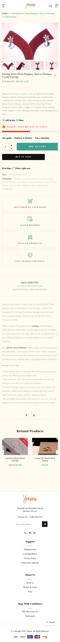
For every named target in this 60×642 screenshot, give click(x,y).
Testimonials (30, 616)
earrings (35, 326)
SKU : (5, 175)
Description (30, 282)
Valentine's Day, (29, 185)
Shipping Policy (30, 549)
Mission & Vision (30, 587)
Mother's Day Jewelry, (12, 185)
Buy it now (23, 157)
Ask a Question (42, 138)
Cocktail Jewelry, (46, 179)
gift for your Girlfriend (16, 348)
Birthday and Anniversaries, (26, 179)
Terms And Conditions (30, 563)
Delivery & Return (23, 138)
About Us (30, 583)
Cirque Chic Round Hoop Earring (45, 459)
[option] (30, 41)
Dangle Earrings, (9, 182)
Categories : (7, 179)
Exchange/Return (30, 554)
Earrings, (39, 182)
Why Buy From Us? (30, 612)
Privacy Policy (30, 558)
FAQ (30, 592)
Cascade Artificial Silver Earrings (15, 459)
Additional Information (30, 289)
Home (5, 13)
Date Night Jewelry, (26, 182)
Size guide (7, 138)
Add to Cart (37, 147)
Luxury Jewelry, (50, 182)
